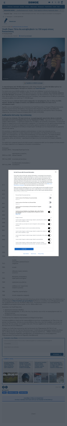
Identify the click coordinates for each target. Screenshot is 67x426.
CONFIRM (24, 249)
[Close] (56, 172)
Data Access (33, 253)
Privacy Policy (41, 253)
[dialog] (33, 213)
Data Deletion (26, 253)
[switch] (49, 198)
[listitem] (33, 195)
